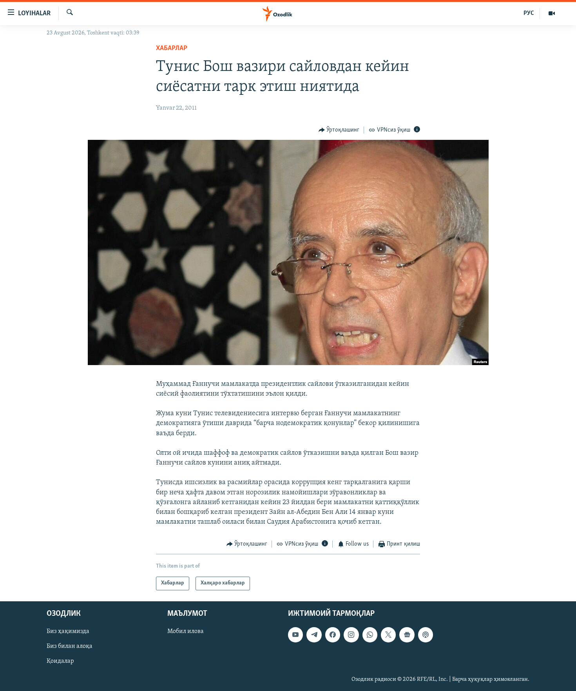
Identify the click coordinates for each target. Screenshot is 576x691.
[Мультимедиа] (551, 13)
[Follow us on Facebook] (332, 634)
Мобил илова (185, 631)
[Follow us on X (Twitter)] (388, 634)
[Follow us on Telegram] (313, 634)
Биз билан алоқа (69, 646)
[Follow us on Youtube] (295, 634)
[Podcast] (425, 634)
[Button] (339, 130)
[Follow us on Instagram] (351, 634)
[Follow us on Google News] (406, 634)
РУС (528, 13)
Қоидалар (60, 661)
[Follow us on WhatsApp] (369, 634)
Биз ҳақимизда (68, 631)
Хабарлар (171, 48)
